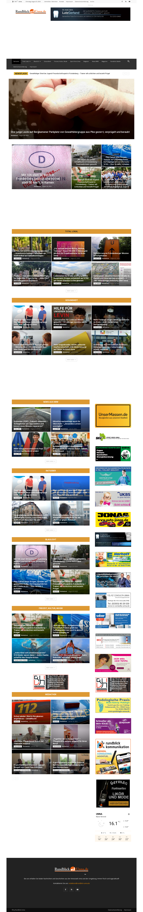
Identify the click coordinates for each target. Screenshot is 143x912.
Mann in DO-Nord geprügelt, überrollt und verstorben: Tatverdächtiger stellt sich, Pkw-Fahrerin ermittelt (70, 492)
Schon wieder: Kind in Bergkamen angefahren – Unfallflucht (28, 717)
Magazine (104, 61)
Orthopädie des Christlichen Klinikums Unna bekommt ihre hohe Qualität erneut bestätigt (110, 347)
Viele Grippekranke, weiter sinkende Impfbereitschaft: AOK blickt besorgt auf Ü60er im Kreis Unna (70, 347)
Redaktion (14, 135)
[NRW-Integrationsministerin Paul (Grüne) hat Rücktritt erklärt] (31, 444)
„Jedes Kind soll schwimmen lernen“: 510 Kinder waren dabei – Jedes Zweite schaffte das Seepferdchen (31, 655)
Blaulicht (36, 61)
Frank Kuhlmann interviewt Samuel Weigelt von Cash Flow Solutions (29, 766)
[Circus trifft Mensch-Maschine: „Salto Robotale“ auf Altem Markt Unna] (70, 651)
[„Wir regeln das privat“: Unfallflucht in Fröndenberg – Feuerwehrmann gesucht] (70, 557)
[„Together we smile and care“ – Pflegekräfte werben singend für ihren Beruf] (70, 737)
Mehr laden (70, 291)
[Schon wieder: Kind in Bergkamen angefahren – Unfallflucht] (31, 712)
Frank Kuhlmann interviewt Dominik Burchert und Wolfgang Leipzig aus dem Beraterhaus (68, 764)
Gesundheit (47, 61)
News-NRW (95, 61)
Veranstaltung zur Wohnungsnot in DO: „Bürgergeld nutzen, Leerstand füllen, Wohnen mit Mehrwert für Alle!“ (31, 517)
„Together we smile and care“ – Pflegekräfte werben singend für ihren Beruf (70, 741)
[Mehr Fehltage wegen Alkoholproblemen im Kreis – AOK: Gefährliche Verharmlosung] (111, 317)
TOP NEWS (17, 283)
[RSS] (125, 1)
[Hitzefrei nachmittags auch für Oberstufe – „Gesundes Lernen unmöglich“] (70, 419)
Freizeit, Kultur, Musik (60, 61)
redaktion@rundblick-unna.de (79, 883)
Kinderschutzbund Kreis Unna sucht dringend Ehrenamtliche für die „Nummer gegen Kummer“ (69, 517)
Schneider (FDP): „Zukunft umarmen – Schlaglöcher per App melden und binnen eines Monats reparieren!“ (31, 423)
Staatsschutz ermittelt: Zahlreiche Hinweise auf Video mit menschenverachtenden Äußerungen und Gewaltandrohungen (69, 715)
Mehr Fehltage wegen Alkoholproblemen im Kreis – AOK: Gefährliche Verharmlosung (111, 322)
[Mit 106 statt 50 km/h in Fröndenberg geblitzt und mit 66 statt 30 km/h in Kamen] (31, 557)
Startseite (16, 61)
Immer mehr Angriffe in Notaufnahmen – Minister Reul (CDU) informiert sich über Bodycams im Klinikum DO (31, 347)
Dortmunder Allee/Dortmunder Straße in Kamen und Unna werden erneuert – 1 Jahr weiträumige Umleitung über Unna (111, 278)
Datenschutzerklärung (81, 1)
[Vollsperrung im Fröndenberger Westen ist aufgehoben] (111, 249)
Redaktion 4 (35, 770)
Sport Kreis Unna (75, 61)
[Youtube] (129, 1)
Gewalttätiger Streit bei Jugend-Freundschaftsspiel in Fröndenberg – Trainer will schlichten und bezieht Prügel (69, 585)
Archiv (92, 1)
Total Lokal (25, 61)
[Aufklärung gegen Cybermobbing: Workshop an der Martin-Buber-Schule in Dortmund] (70, 444)
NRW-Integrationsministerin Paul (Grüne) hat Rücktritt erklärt (28, 450)
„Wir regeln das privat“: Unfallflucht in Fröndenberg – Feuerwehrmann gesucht (69, 561)
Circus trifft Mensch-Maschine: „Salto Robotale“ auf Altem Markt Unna (70, 656)
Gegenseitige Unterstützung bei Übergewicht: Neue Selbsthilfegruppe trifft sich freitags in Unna (30, 322)
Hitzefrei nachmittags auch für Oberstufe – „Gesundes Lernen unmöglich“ (67, 423)
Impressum (69, 1)
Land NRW (56, 429)
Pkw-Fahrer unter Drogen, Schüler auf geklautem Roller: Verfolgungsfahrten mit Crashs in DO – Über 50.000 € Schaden (30, 585)
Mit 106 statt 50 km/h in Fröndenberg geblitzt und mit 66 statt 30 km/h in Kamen (59, 73)
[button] (128, 62)
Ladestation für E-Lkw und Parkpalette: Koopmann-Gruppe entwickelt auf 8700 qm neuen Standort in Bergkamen (71, 278)
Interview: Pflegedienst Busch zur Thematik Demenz (29, 742)
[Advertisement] (71, 42)
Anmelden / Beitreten (51, 1)
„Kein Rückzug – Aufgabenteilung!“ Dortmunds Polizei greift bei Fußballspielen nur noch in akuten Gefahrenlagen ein (68, 629)
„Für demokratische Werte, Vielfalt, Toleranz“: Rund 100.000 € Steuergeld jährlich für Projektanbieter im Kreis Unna (70, 252)
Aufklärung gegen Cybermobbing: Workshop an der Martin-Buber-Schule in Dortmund (70, 448)
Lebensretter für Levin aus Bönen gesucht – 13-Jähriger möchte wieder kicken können (70, 322)
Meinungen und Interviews (22, 770)
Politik (116, 176)
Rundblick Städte (115, 61)
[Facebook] (122, 1)
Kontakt (61, 1)
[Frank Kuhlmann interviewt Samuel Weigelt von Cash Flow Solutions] (31, 762)
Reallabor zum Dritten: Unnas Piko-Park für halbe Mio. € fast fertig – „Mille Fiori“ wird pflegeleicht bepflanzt (31, 278)
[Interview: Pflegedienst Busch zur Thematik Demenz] (31, 737)
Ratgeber (86, 61)
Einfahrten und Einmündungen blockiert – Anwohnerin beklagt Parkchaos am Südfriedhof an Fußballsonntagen (31, 253)
